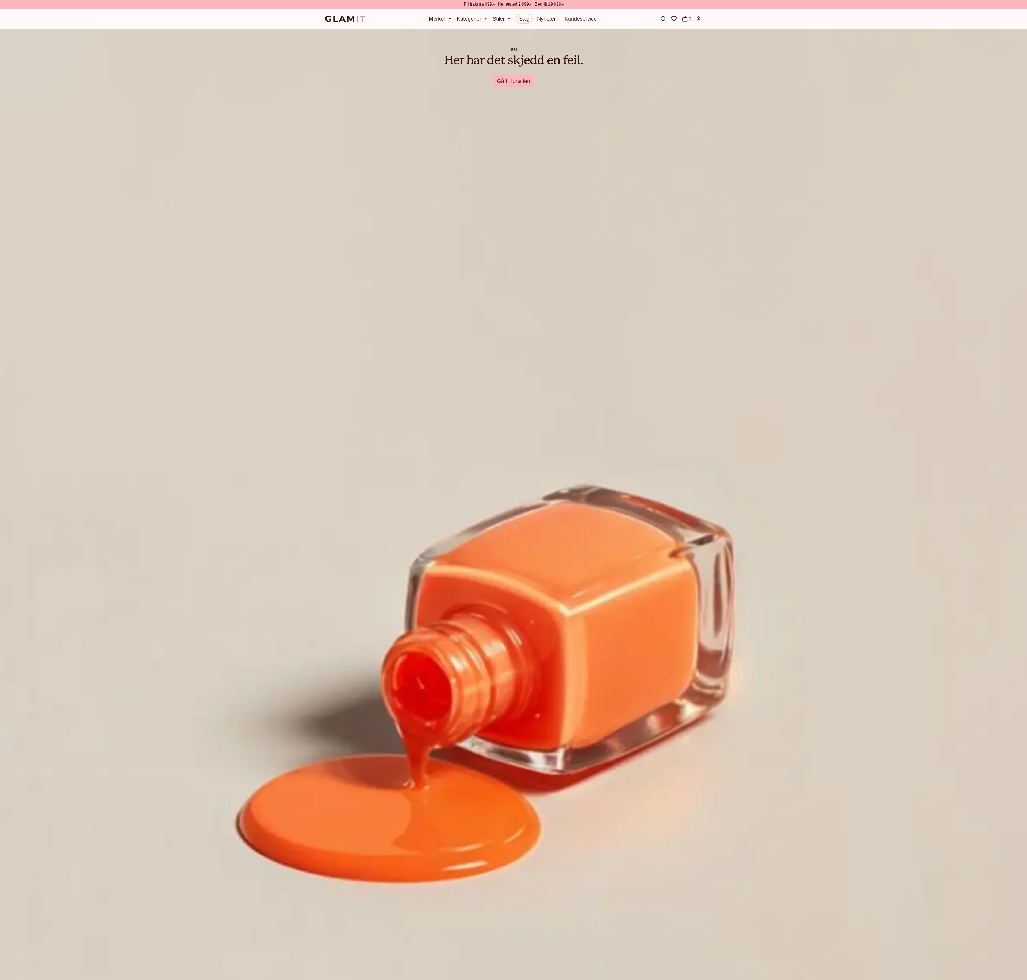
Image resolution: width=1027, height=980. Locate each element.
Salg (524, 19)
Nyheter (546, 19)
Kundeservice (581, 19)
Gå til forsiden (513, 81)
